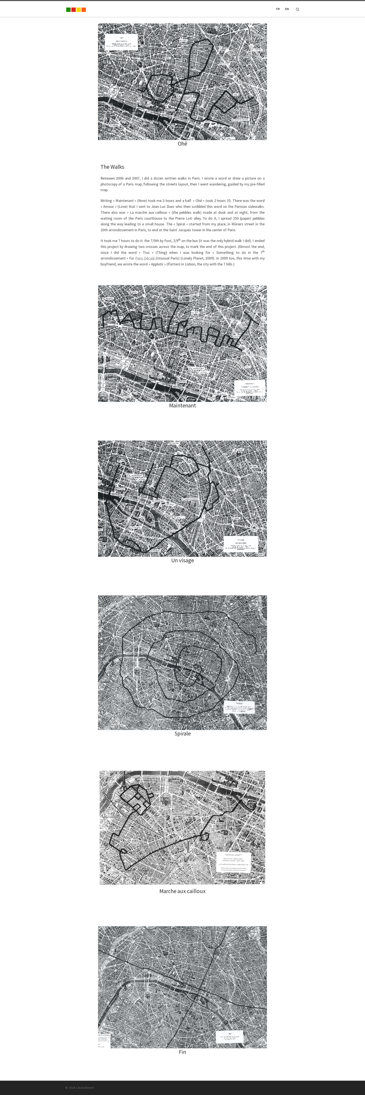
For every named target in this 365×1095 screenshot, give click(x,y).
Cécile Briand (85, 1088)
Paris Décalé (145, 258)
